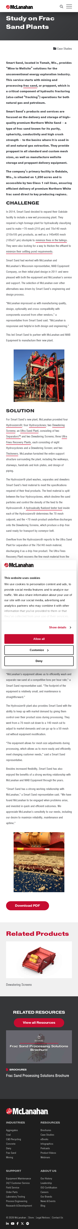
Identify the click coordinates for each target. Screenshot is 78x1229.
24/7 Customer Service (18, 1183)
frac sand (30, 86)
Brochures (46, 1130)
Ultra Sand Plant (29, 431)
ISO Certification (49, 1187)
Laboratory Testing (15, 1196)
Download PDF (27, 906)
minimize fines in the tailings (51, 240)
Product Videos (48, 1153)
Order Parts (12, 1192)
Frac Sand (11, 1153)
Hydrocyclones (37, 425)
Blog (43, 1205)
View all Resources (39, 1023)
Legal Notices (43, 1217)
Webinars (45, 1157)
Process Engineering (16, 1201)
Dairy (8, 1148)
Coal (8, 1135)
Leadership (46, 1183)
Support (13, 1171)
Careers (44, 1192)
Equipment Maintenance (18, 1178)
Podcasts (45, 1148)
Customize (37, 650)
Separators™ (13, 436)
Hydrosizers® (14, 425)
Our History (46, 1178)
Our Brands (46, 1196)
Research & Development (19, 1205)
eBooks (44, 1139)
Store (31, 1217)
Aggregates (12, 1130)
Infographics (47, 1144)
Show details (57, 627)
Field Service (12, 1187)
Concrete (11, 1144)
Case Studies (47, 1135)
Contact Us (57, 1217)
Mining (9, 1157)
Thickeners (12, 454)
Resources (50, 1122)
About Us (48, 1171)
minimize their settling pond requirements (29, 251)
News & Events (48, 1201)
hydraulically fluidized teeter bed (44, 508)
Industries (15, 1122)
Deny (39, 661)
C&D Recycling (13, 1139)
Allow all (39, 638)
